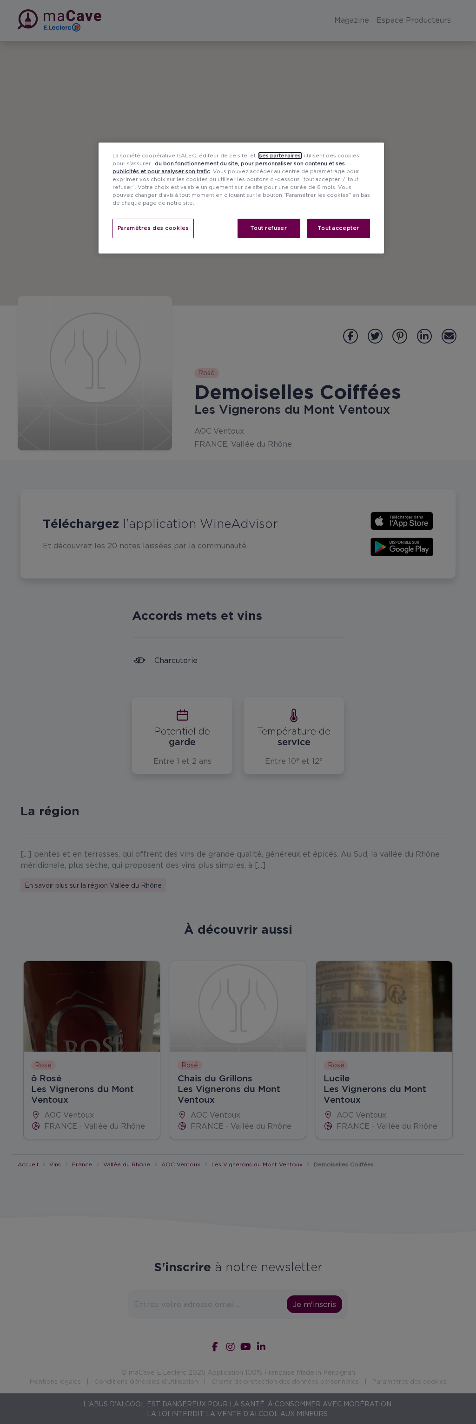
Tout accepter (338, 228)
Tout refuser (269, 228)
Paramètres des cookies (153, 228)
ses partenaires (280, 155)
